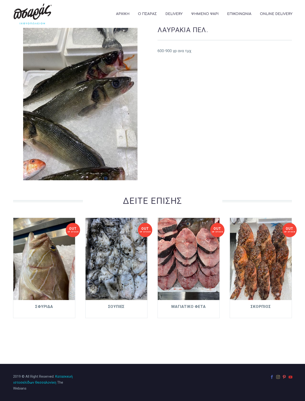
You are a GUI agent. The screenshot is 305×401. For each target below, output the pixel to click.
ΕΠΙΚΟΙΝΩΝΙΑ (239, 14)
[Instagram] (278, 377)
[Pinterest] (284, 377)
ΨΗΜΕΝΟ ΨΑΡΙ (205, 14)
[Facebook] (272, 377)
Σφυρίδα (44, 306)
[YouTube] (290, 377)
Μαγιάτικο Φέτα (188, 306)
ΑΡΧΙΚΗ (122, 14)
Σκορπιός (261, 306)
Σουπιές (116, 306)
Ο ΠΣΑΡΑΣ (147, 14)
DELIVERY (174, 14)
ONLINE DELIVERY (276, 14)
